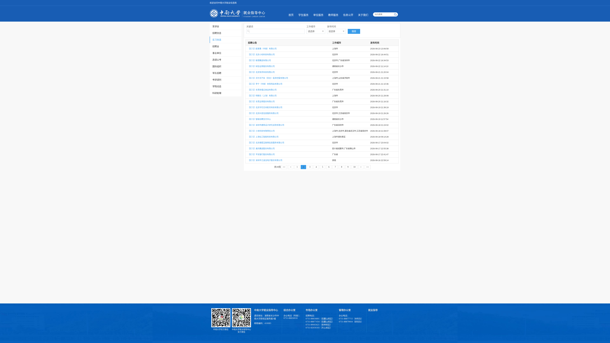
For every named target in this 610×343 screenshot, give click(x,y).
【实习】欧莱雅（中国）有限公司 (262, 49)
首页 (291, 15)
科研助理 (216, 93)
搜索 (354, 31)
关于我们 (363, 15)
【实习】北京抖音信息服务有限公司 (263, 113)
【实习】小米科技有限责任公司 (261, 131)
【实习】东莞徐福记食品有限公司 (262, 90)
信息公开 (348, 15)
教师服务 (333, 15)
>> (367, 167)
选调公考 (216, 59)
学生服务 (303, 15)
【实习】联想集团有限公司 (259, 60)
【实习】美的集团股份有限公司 (261, 149)
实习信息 (216, 39)
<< (284, 167)
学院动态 (216, 86)
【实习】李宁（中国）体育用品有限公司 (265, 84)
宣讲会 (215, 26)
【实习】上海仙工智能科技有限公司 (263, 137)
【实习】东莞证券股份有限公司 (261, 102)
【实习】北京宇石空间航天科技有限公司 (265, 107)
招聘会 (215, 46)
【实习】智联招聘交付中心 (259, 119)
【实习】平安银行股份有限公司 (261, 154)
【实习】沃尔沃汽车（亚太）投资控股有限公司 (268, 78)
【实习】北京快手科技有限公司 (261, 72)
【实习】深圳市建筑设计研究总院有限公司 (266, 125)
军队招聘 (216, 73)
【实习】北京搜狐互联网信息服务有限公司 (266, 143)
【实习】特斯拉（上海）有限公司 (262, 96)
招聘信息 (216, 33)
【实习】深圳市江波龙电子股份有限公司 (265, 160)
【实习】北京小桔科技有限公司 (261, 55)
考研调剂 (216, 79)
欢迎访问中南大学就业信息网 (223, 3)
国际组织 (216, 66)
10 (354, 167)
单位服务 (318, 15)
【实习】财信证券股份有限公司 (261, 66)
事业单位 (216, 53)
